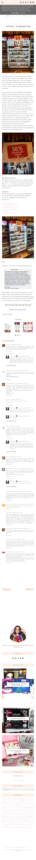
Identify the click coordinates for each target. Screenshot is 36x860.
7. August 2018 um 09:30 (22, 370)
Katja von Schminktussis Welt (13, 504)
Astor (32, 799)
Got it (23, 13)
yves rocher (26, 827)
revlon (14, 827)
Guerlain (4, 809)
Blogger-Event (9, 803)
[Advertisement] (18, 608)
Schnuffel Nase (9, 551)
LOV (18, 812)
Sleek (8, 822)
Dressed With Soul (10, 370)
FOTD (32, 805)
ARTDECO (8, 799)
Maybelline (19, 816)
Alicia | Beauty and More (12, 491)
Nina (7, 456)
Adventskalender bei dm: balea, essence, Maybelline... (18, 684)
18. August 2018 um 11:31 (24, 528)
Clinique (32, 803)
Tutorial (32, 822)
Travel (28, 822)
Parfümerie (19, 818)
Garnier (21, 807)
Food (16, 807)
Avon (8, 801)
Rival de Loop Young (21, 820)
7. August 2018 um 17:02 (15, 456)
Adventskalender (18, 798)
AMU (3, 799)
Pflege (26, 818)
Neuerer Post (7, 589)
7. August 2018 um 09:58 (21, 383)
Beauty (28, 801)
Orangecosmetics (10, 393)
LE (15, 811)
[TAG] (14, 824)
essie (10, 827)
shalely (8, 344)
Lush (8, 814)
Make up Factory (19, 814)
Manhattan (5, 816)
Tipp (15, 822)
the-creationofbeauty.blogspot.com (15, 474)
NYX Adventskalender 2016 (17, 718)
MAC (12, 814)
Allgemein (28, 799)
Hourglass (14, 809)
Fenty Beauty (10, 807)
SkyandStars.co (17, 850)
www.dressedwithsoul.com (12, 376)
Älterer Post (29, 589)
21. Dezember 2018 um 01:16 (18, 539)
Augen (4, 801)
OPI (7, 818)
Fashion (4, 807)
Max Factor (13, 816)
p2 (21, 23)
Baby (20, 801)
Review (4, 820)
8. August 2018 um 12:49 (27, 504)
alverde (18, 824)
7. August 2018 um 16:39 (24, 416)
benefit (23, 824)
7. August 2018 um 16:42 (24, 356)
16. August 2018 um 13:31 (17, 512)
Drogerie (17, 23)
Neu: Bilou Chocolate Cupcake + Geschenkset (18, 751)
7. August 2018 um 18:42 (24, 481)
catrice (28, 824)
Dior (12, 805)
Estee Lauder (27, 805)
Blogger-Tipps (17, 803)
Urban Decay (5, 824)
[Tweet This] (18, 335)
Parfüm (12, 818)
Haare (9, 809)
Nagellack (30, 816)
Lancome (22, 812)
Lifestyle (27, 812)
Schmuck (4, 822)
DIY (9, 805)
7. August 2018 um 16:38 (24, 408)
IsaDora (3, 812)
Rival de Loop (11, 820)
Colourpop (4, 805)
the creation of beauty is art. (13, 468)
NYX (24, 816)
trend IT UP (20, 827)
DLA (7, 426)
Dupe (21, 805)
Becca (33, 801)
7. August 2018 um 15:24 (14, 426)
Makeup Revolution (29, 814)
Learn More (15, 13)
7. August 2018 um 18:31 (26, 468)
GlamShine (12, 356)
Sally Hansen (30, 820)
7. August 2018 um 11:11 (16, 399)
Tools (24, 822)
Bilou (3, 803)
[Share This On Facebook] (16, 335)
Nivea (3, 818)
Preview (31, 818)
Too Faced (20, 822)
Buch (23, 803)
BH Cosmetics (14, 801)
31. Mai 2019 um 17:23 (19, 551)
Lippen (32, 812)
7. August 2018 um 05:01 (16, 344)
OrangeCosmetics (10, 383)
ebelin (32, 824)
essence (5, 827)
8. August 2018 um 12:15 (25, 491)
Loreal (4, 814)
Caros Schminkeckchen (12, 528)
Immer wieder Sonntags (25, 809)
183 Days (9, 184)
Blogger (27, 847)
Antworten (8, 351)
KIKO (7, 812)
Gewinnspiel (29, 807)
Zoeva (10, 824)
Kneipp (11, 812)
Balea (24, 801)
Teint (12, 822)
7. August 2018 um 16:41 (24, 441)
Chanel (27, 803)
